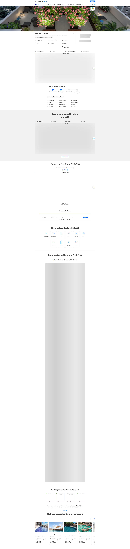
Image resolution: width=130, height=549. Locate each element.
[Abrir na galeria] (94, 82)
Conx (50, 501)
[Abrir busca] (94, 4)
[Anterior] (91, 518)
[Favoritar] (73, 33)
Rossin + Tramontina (70, 501)
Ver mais (65, 510)
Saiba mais (45, 1)
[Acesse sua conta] (92, 4)
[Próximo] (94, 68)
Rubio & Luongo (60, 501)
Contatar (85, 217)
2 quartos (65, 169)
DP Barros (81, 501)
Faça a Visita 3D (65, 156)
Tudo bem (92, 1)
